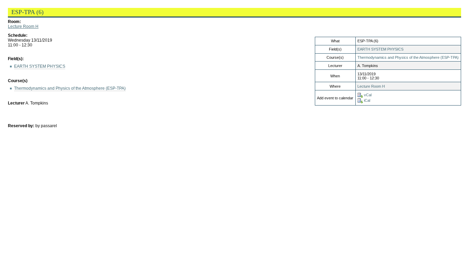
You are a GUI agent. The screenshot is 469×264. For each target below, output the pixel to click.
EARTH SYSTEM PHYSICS (380, 49)
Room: (14, 21)
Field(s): (16, 58)
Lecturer (16, 103)
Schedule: (17, 35)
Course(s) (17, 80)
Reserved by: (21, 125)
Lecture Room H (23, 26)
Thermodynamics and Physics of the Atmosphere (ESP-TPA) (408, 57)
